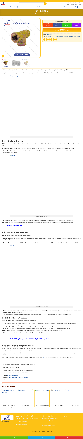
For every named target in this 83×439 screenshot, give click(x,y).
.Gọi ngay (70, 4)
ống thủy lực (66, 36)
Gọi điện (41, 437)
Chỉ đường (69, 437)
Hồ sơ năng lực (68, 7)
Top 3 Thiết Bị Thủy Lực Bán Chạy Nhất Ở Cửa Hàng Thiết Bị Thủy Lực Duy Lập (31, 339)
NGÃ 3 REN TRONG (55, 36)
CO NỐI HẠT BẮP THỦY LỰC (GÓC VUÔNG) (9, 406)
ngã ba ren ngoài (61, 36)
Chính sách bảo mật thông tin (49, 425)
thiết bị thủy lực (77, 36)
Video (53, 7)
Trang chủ (8, 7)
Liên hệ (76, 7)
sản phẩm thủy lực (72, 36)
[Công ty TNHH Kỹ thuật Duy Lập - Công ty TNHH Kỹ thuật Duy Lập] (8, 3)
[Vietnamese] (80, 3)
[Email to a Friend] (49, 39)
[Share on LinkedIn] (56, 39)
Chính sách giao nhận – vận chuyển (51, 418)
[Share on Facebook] (44, 39)
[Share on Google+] (54, 39)
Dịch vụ (47, 7)
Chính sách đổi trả (47, 423)
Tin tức (59, 7)
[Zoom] (3, 56)
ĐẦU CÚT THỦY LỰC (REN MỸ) (42, 405)
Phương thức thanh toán (48, 420)
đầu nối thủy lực (48, 36)
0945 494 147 (70, 3)
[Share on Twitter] (47, 39)
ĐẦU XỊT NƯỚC (25, 405)
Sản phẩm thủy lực (26, 7)
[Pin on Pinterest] (51, 39)
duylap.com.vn (11, 379)
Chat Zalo (14, 437)
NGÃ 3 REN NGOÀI (17, 225)
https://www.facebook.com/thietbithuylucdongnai (18, 377)
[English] (76, 3)
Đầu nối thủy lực (48, 13)
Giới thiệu (15, 7)
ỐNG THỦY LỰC (75, 405)
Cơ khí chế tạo (38, 7)
